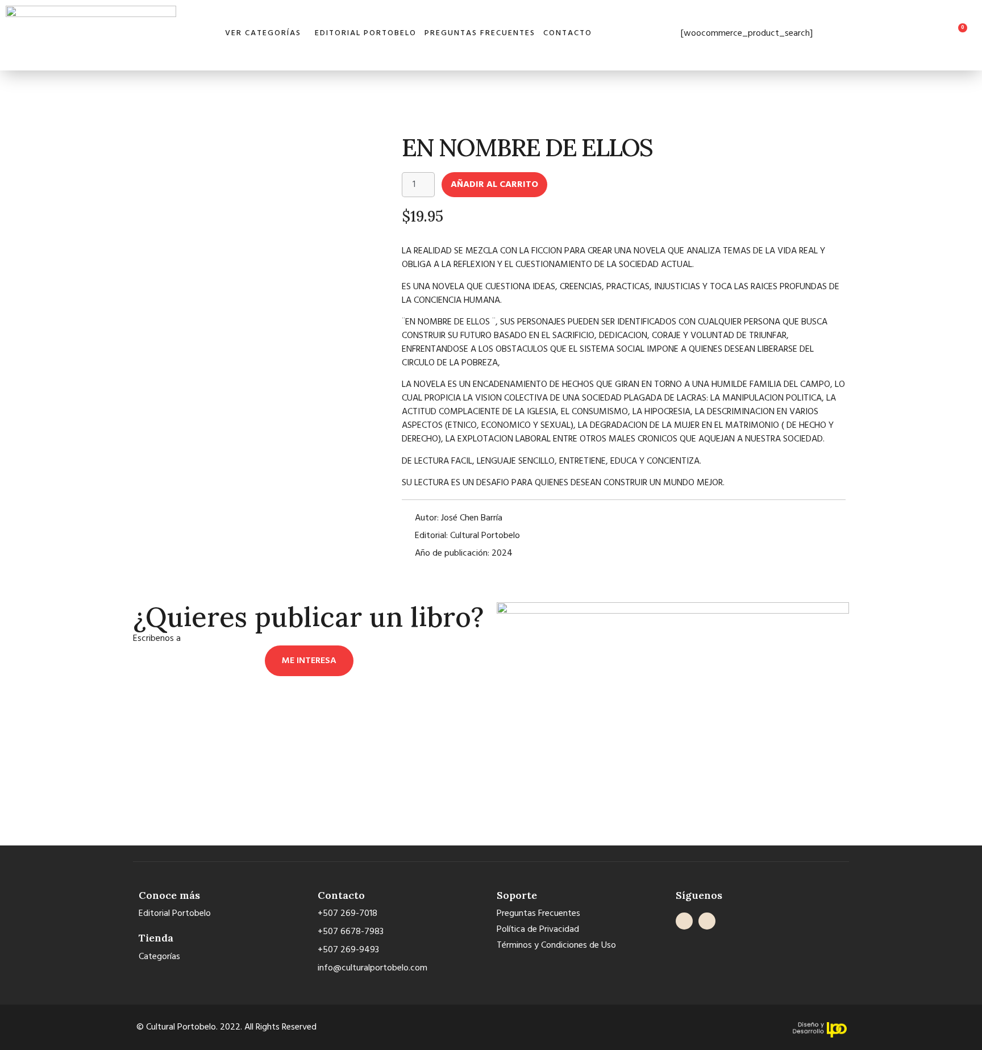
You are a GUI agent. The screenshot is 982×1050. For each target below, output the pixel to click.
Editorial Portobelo (366, 33)
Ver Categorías (263, 33)
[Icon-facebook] (684, 921)
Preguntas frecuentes (480, 33)
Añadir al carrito (494, 184)
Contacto (567, 33)
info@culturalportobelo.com (238, 638)
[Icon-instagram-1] (706, 921)
